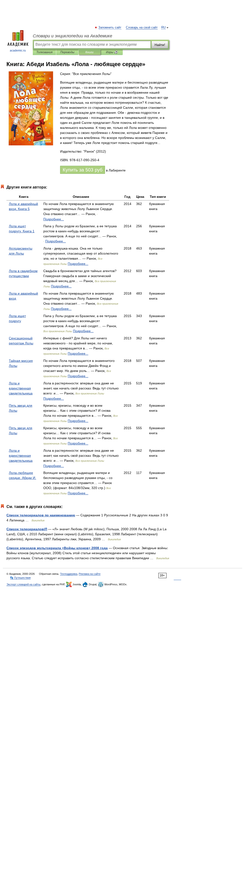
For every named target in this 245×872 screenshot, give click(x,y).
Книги (89, 52)
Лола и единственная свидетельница (21, 388)
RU (163, 27)
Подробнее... (53, 219)
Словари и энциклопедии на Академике (72, 36)
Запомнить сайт (110, 27)
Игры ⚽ (112, 52)
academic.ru (18, 50)
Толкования (44, 52)
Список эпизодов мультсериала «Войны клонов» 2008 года (57, 548)
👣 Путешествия (20, 577)
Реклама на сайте (89, 573)
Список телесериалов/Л (26, 529)
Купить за (82, 169)
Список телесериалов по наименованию (40, 515)
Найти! (160, 45)
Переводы (67, 52)
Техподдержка (68, 573)
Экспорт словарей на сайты (23, 584)
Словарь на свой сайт (142, 27)
